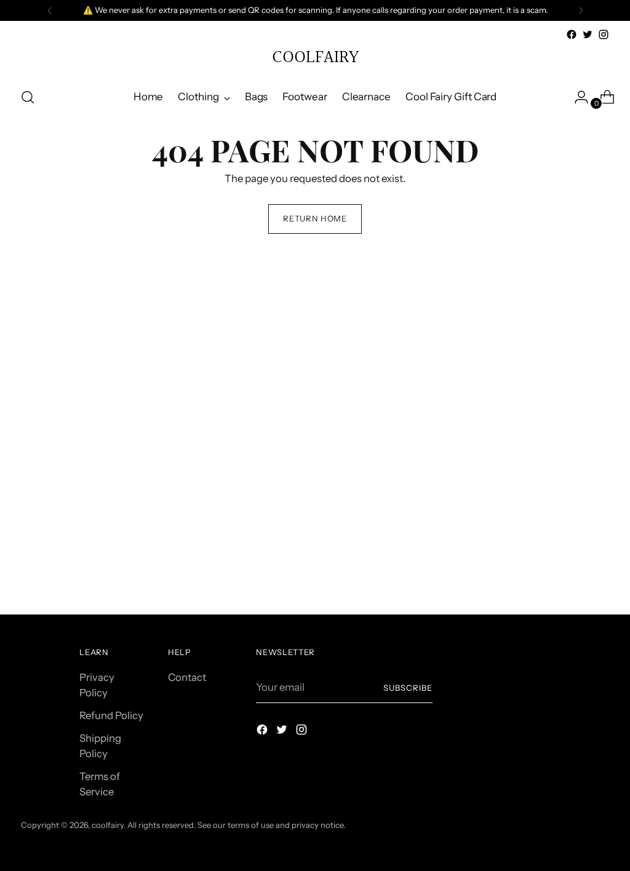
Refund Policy (111, 715)
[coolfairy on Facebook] (571, 34)
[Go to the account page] (576, 97)
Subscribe (408, 688)
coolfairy (108, 825)
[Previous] (49, 10)
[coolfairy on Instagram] (603, 34)
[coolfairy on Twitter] (587, 34)
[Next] (580, 10)
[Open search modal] (27, 97)
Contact (187, 677)
